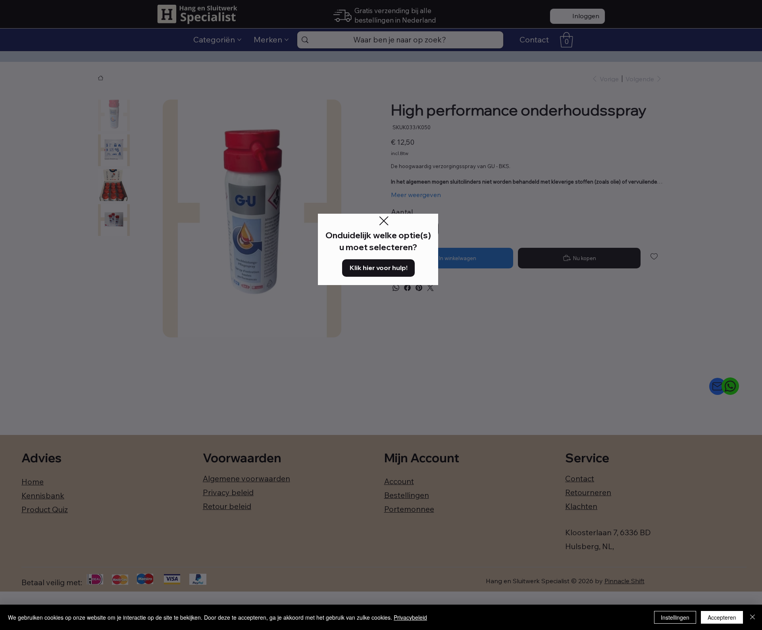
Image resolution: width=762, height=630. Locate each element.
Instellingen (675, 617)
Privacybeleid (410, 617)
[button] (383, 221)
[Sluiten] (752, 617)
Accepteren (722, 617)
